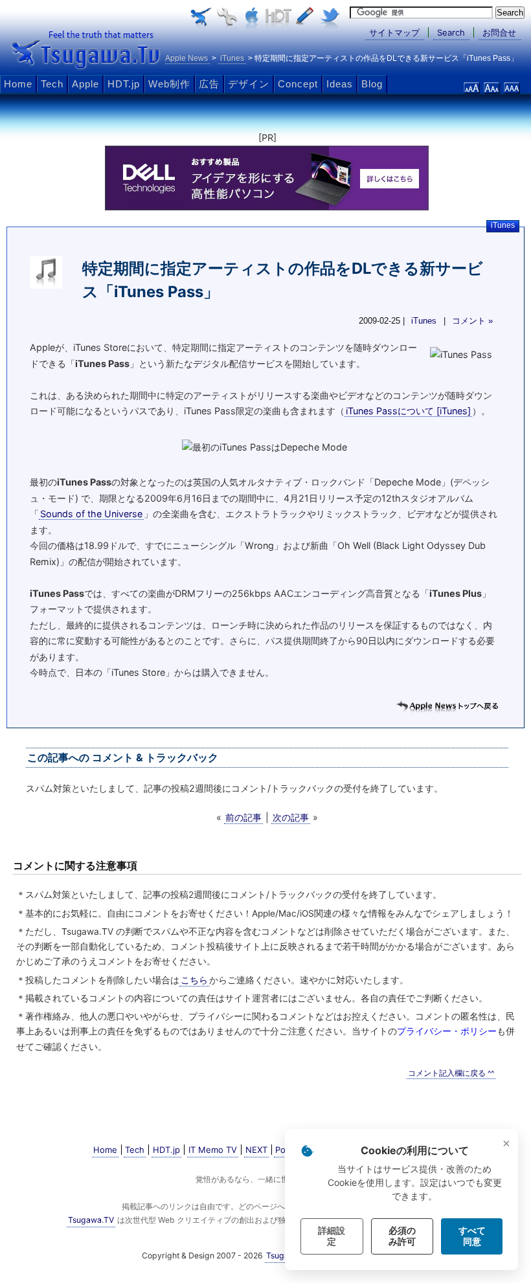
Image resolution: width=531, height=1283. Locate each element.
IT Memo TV (212, 1149)
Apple (85, 83)
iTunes (503, 225)
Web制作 (169, 83)
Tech (52, 83)
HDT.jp (123, 83)
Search (451, 32)
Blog (372, 83)
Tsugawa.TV (87, 49)
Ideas (339, 83)
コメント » (472, 321)
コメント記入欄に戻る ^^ (451, 1073)
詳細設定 (331, 1236)
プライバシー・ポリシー (447, 1031)
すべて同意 (472, 1236)
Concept (298, 83)
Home (18, 83)
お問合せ (499, 32)
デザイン (248, 83)
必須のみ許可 (402, 1236)
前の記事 (243, 817)
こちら (194, 980)
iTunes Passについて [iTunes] (408, 410)
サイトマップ (394, 32)
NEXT (256, 1149)
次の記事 (291, 817)
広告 (209, 83)
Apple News (186, 58)
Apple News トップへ (447, 706)
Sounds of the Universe (91, 513)
